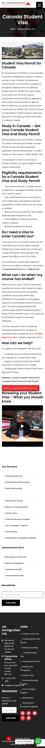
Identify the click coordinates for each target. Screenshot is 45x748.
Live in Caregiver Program (16, 525)
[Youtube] (34, 713)
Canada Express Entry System (17, 482)
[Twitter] (28, 713)
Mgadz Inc (30, 744)
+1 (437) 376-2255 (10, 679)
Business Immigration (14, 563)
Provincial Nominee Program (17, 519)
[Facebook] (22, 713)
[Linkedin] (28, 718)
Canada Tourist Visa (13, 476)
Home (12, 29)
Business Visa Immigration (16, 507)
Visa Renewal (11, 532)
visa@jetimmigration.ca (14, 685)
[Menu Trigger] (39, 5)
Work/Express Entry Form (16, 557)
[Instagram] (22, 718)
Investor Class (11, 513)
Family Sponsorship (13, 488)
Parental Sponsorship (14, 575)
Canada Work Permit (14, 501)
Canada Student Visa (15, 494)
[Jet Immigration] (16, 3)
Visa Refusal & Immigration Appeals (20, 538)
